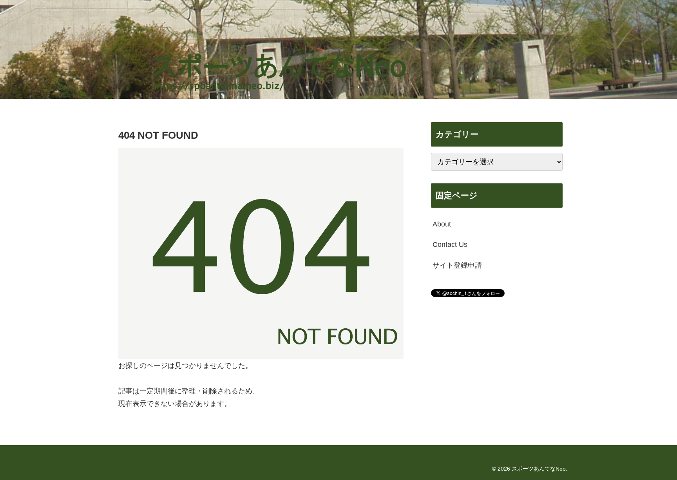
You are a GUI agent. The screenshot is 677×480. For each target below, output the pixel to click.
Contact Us (450, 244)
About (442, 224)
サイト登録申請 (457, 265)
